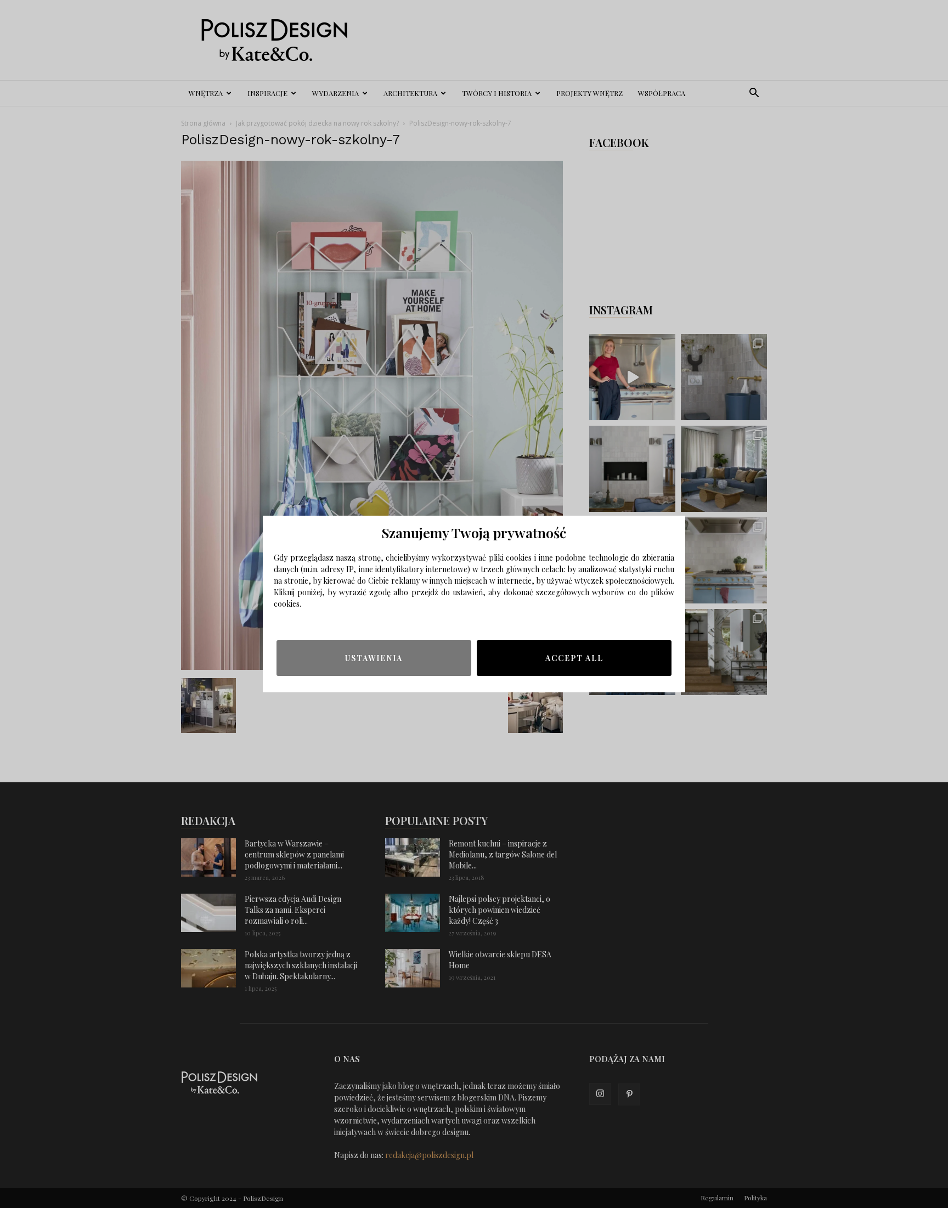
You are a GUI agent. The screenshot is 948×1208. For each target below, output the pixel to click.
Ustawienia (374, 658)
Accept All (574, 658)
